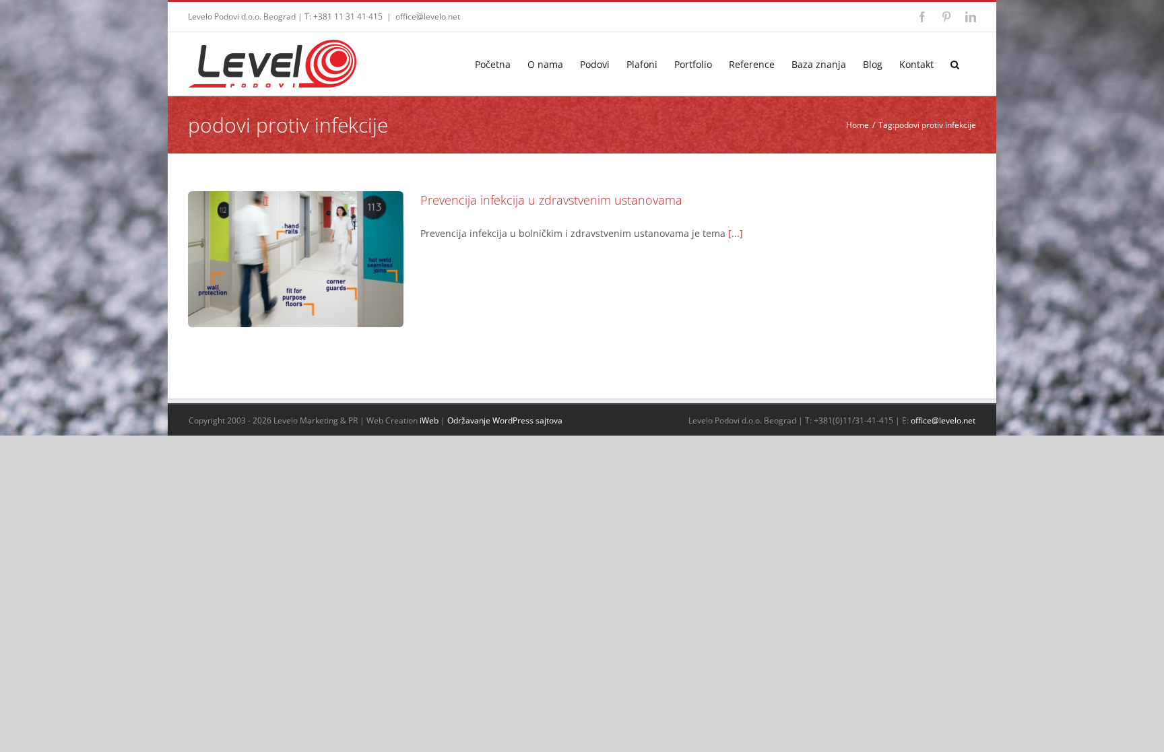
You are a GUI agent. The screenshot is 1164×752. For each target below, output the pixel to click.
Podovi (296, 288)
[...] (735, 233)
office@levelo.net (427, 16)
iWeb (429, 420)
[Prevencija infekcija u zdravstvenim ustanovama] (295, 259)
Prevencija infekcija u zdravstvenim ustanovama (296, 236)
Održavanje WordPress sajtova (504, 420)
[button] (954, 63)
